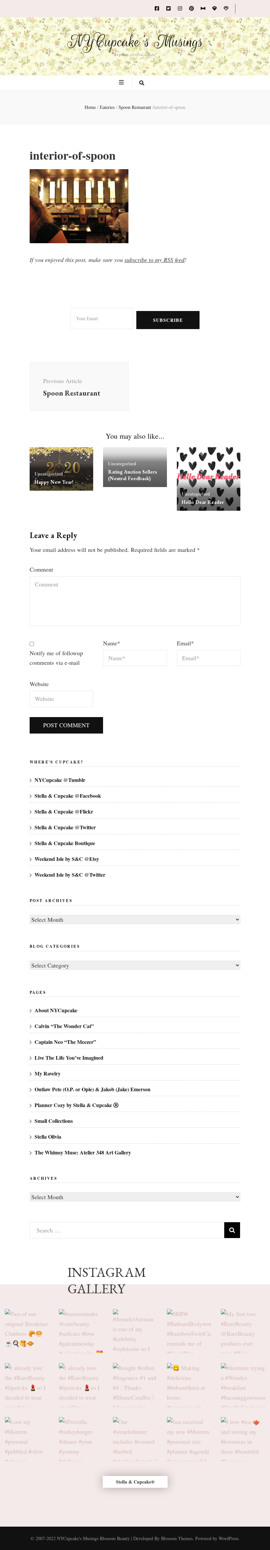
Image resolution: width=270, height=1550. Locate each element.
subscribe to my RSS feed (154, 260)
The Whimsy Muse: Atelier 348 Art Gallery (83, 1152)
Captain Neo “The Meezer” (65, 1042)
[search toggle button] (141, 83)
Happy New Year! (54, 482)
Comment (41, 569)
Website (39, 684)
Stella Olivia (48, 1136)
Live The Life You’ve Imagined (69, 1057)
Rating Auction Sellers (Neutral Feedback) (132, 475)
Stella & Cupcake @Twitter (65, 827)
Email (185, 643)
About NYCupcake (56, 1010)
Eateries (107, 107)
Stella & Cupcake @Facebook (68, 795)
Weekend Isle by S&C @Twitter (70, 874)
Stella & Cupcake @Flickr (64, 811)
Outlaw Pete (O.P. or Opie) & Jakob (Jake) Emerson (92, 1089)
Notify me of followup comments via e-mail (56, 658)
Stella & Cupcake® (135, 1481)
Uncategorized (49, 473)
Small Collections (54, 1120)
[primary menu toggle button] (122, 82)
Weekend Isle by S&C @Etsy (67, 859)
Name (111, 643)
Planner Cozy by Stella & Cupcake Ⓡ (77, 1105)
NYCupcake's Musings (135, 41)
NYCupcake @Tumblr (60, 780)
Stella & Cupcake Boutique (65, 843)
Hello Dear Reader (203, 502)
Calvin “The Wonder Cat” (64, 1026)
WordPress (228, 1538)
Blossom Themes (177, 1538)
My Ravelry (48, 1073)
